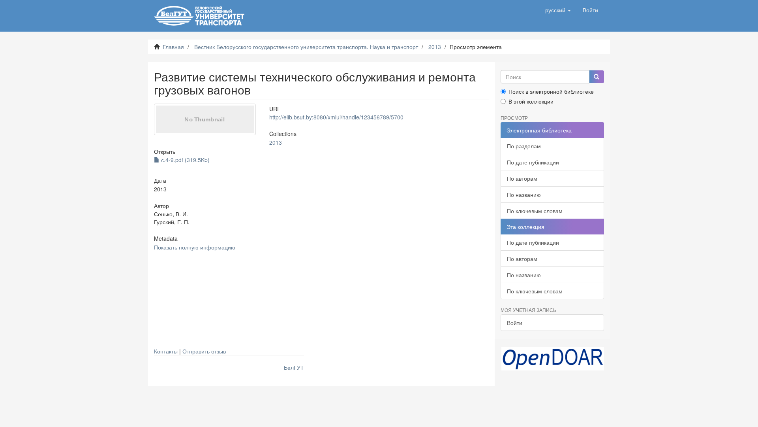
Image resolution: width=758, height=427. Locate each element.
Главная (173, 47)
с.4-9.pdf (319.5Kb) (184, 160)
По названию (524, 194)
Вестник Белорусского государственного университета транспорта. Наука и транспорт (306, 47)
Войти (514, 323)
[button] (558, 10)
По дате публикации (533, 162)
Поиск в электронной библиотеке (551, 91)
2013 (434, 47)
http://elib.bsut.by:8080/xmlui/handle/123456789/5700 (336, 117)
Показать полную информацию (194, 247)
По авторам (522, 178)
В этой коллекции (530, 101)
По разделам (524, 146)
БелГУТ (294, 367)
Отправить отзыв (204, 351)
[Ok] (596, 76)
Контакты (166, 351)
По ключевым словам (535, 211)
